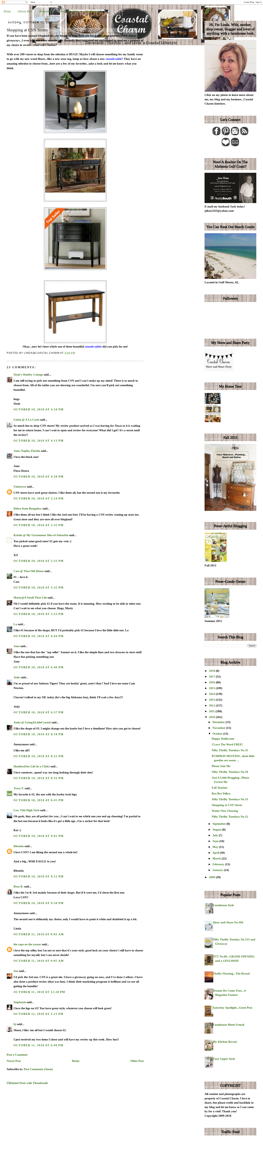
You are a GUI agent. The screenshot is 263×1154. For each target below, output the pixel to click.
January (218, 870)
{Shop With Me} (68, 11)
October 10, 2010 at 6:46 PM (38, 667)
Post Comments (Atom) (38, 1069)
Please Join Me (221, 766)
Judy (17, 677)
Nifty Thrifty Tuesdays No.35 (230, 750)
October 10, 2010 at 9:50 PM (38, 903)
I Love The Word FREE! (227, 744)
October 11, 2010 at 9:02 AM (39, 934)
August (217, 829)
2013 (212, 699)
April (216, 852)
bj (15, 1024)
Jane (16, 646)
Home (7, 11)
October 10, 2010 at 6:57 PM (38, 712)
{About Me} (24, 11)
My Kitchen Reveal (225, 1041)
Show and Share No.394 (228, 922)
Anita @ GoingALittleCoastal (32, 722)
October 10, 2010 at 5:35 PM (38, 587)
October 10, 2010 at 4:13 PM (38, 440)
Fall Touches (219, 787)
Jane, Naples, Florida (27, 450)
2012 (212, 705)
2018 (212, 670)
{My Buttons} (92, 11)
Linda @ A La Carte (26, 419)
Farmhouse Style (223, 905)
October (217, 733)
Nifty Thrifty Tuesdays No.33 (230, 799)
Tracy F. (19, 788)
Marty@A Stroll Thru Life (30, 597)
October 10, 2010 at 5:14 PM (38, 498)
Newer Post (14, 1061)
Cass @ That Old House (29, 571)
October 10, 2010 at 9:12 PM (38, 876)
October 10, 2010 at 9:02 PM (38, 836)
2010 (212, 717)
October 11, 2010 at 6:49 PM (38, 1045)
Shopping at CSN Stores (27, 30)
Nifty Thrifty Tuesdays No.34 (230, 771)
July (215, 835)
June (215, 841)
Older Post (137, 1061)
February (218, 864)
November (219, 727)
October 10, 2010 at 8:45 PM (38, 800)
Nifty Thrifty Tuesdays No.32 (230, 816)
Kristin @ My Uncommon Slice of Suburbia (41, 535)
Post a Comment (17, 1054)
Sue (16, 971)
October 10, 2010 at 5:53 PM (38, 614)
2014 (212, 694)
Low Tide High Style (26, 810)
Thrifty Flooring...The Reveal (231, 973)
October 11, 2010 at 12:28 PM (39, 992)
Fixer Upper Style (224, 1058)
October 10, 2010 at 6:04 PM (38, 636)
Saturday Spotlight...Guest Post (232, 1007)
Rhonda (19, 846)
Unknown (20, 486)
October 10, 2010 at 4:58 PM (38, 476)
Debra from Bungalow (28, 508)
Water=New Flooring (225, 810)
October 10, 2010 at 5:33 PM (38, 560)
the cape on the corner (27, 944)
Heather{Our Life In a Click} (32, 766)
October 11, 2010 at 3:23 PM (38, 1013)
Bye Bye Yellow (221, 793)
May (215, 846)
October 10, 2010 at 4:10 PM (38, 409)
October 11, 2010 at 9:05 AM (39, 960)
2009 (212, 877)
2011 (212, 711)
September (219, 823)
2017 (212, 676)
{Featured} (45, 11)
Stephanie (20, 1002)
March (217, 858)
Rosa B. (18, 886)
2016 (212, 682)
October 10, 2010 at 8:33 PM (38, 778)
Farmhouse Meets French (228, 1024)
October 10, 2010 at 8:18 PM (38, 734)
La (15, 624)
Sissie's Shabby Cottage (28, 374)
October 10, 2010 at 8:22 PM (38, 756)
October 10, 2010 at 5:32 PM (38, 525)
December (219, 722)
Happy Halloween (223, 738)
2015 (212, 688)
